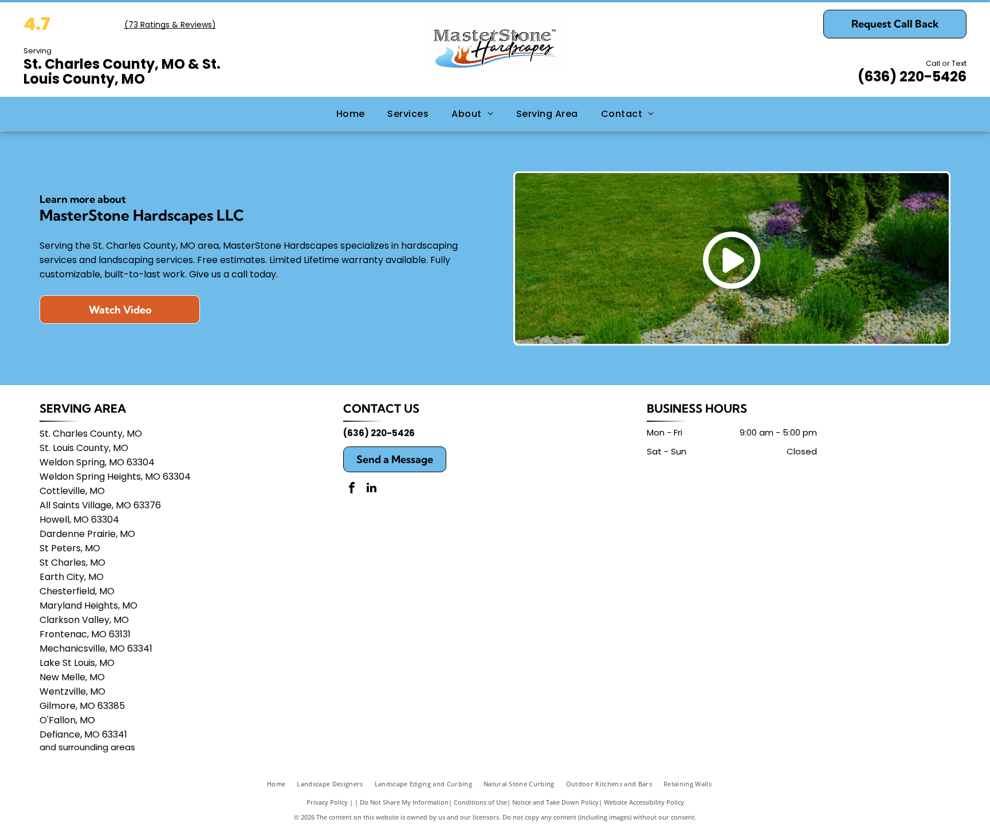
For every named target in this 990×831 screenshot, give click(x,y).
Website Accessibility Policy (644, 802)
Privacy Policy (327, 802)
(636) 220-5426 (912, 76)
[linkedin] (371, 489)
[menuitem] (350, 114)
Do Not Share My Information (404, 802)
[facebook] (351, 489)
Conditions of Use (480, 802)
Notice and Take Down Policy (555, 802)
